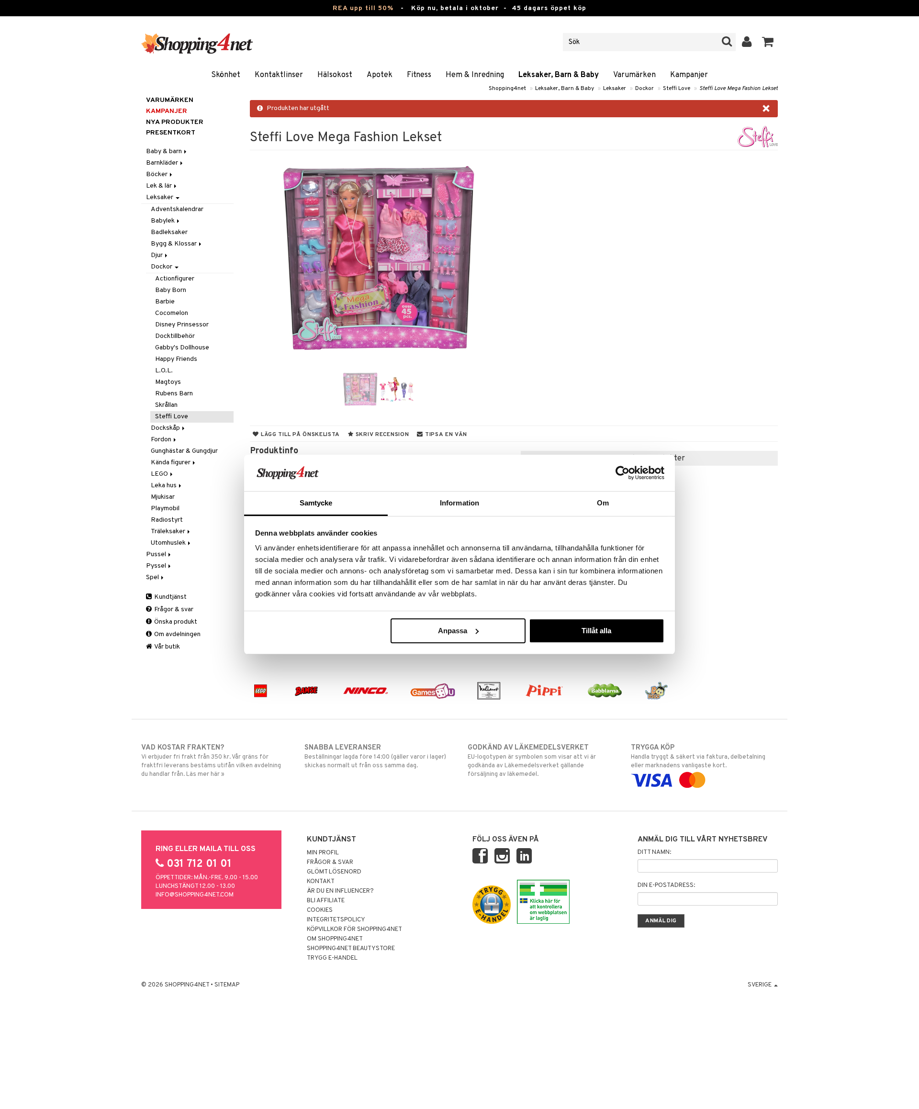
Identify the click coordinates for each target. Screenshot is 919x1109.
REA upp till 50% (363, 8)
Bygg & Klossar (174, 244)
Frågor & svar (173, 609)
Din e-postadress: (666, 885)
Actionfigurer (174, 279)
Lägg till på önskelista (299, 434)
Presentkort (170, 133)
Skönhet (225, 75)
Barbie (165, 302)
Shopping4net (507, 88)
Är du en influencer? (340, 891)
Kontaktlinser (279, 75)
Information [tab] (459, 503)
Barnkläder (162, 163)
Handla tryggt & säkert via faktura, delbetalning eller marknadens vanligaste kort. (698, 756)
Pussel (157, 554)
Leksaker (614, 88)
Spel (153, 577)
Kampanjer (689, 75)
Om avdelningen (177, 634)
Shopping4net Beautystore (351, 948)
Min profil (323, 853)
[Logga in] (747, 42)
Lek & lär (159, 186)
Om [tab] (603, 503)
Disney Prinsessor (182, 325)
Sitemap (226, 985)
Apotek (379, 75)
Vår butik (166, 647)
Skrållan (166, 405)
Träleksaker (169, 531)
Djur (157, 255)
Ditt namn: (654, 852)
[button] (768, 42)
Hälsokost (334, 75)
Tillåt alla (596, 631)
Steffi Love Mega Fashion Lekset (738, 88)
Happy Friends (176, 359)
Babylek (163, 221)
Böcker (157, 174)
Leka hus (164, 486)
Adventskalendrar (177, 209)
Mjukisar (163, 497)
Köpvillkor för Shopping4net (354, 929)
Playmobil (165, 508)
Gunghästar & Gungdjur (184, 451)
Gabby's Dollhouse (182, 348)
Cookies (320, 910)
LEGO (160, 474)
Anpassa (452, 631)
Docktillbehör (175, 336)
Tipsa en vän (445, 434)
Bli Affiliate (326, 901)
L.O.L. (164, 371)
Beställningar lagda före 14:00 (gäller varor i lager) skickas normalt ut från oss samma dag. (375, 756)
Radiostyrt (167, 520)
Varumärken (634, 75)
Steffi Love (676, 88)
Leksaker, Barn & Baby (558, 75)
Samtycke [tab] (316, 503)
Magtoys (168, 382)
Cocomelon (171, 313)
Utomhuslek (169, 543)
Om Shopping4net (335, 939)
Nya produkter (174, 122)
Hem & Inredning (475, 75)
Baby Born (170, 290)
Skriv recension (381, 434)
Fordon (162, 440)
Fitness (419, 75)
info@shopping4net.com (195, 895)
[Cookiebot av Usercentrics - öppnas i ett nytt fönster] (622, 473)
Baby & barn (164, 151)
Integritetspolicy (336, 920)
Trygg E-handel (332, 958)
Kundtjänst (170, 597)
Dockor (644, 88)
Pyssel (157, 566)
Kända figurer (171, 463)
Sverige (760, 985)
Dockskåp (166, 428)
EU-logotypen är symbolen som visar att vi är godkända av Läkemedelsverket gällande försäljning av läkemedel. (532, 760)
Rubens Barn (174, 394)
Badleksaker (169, 232)
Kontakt (321, 881)
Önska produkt (175, 622)
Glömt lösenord (334, 872)
